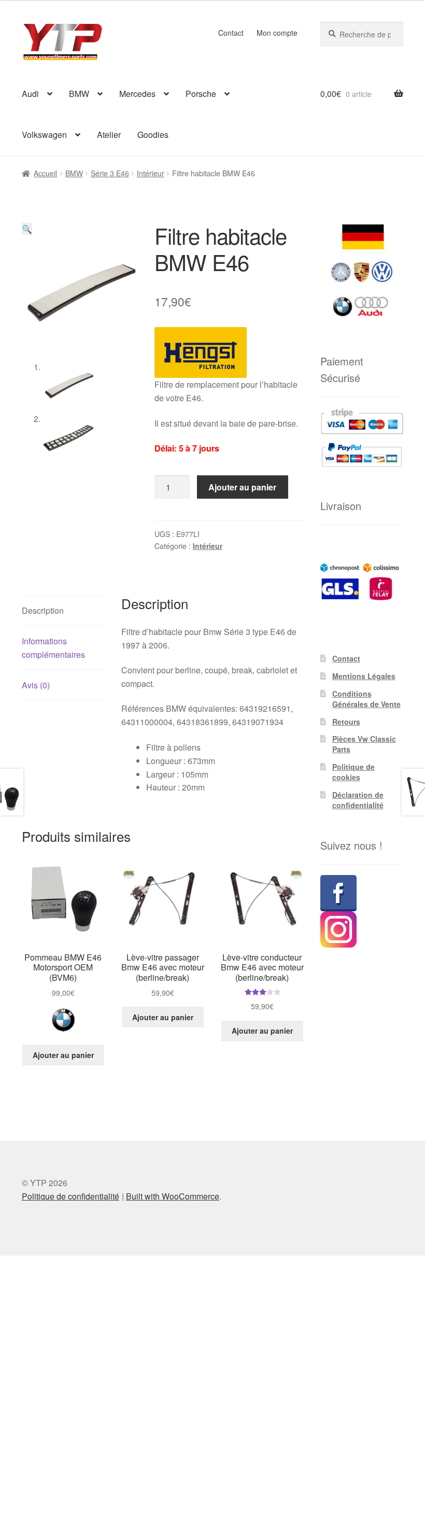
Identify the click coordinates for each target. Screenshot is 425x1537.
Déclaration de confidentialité (358, 799)
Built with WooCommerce (172, 1196)
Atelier (109, 134)
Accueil (45, 173)
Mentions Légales (363, 676)
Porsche (201, 94)
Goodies (152, 134)
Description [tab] (43, 610)
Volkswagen (44, 134)
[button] (27, 229)
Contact (231, 32)
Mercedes (137, 94)
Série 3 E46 (110, 173)
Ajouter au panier (242, 487)
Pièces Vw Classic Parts (364, 744)
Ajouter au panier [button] (63, 1055)
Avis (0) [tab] (36, 685)
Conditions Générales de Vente (366, 698)
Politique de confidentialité (70, 1196)
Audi (30, 94)
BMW (79, 94)
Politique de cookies (353, 772)
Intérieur (150, 173)
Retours (346, 721)
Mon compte (277, 32)
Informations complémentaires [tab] (53, 647)
